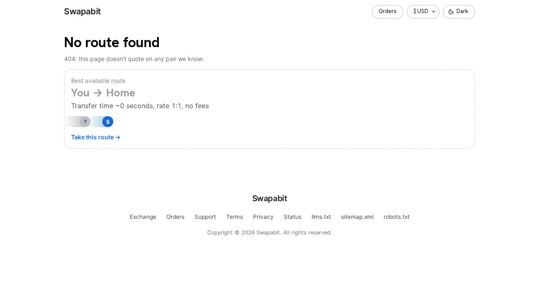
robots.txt (397, 216)
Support (205, 216)
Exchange (143, 216)
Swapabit (82, 11)
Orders (388, 11)
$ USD (421, 11)
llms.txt (321, 216)
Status (293, 216)
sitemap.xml (357, 216)
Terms (234, 216)
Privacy (263, 216)
